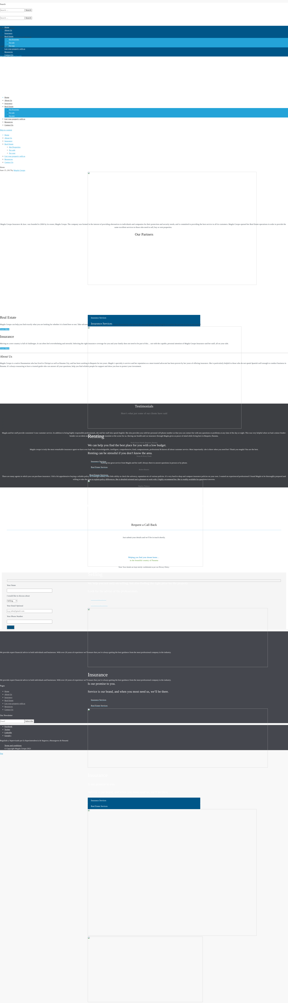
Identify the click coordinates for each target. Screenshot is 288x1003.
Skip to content (6, 130)
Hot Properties (14, 39)
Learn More (4, 329)
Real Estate (8, 36)
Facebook (8, 726)
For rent (12, 46)
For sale (12, 43)
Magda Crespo (19, 170)
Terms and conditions (13, 745)
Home (6, 27)
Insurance (8, 33)
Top (1, 753)
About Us (8, 30)
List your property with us (14, 49)
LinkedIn (8, 733)
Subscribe (29, 721)
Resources (8, 52)
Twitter (7, 730)
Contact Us (8, 55)
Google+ (7, 736)
